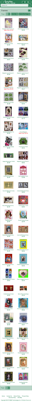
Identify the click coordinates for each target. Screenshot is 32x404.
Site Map (20, 397)
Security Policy (12, 397)
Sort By (14, 14)
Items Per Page (24, 14)
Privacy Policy (25, 396)
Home (3, 396)
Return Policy (17, 396)
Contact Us (9, 396)
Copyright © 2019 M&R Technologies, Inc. (11, 400)
